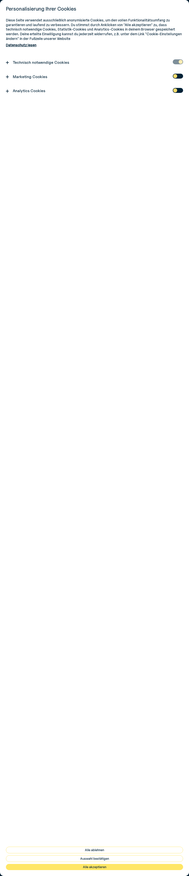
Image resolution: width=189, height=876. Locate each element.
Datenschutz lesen (21, 45)
